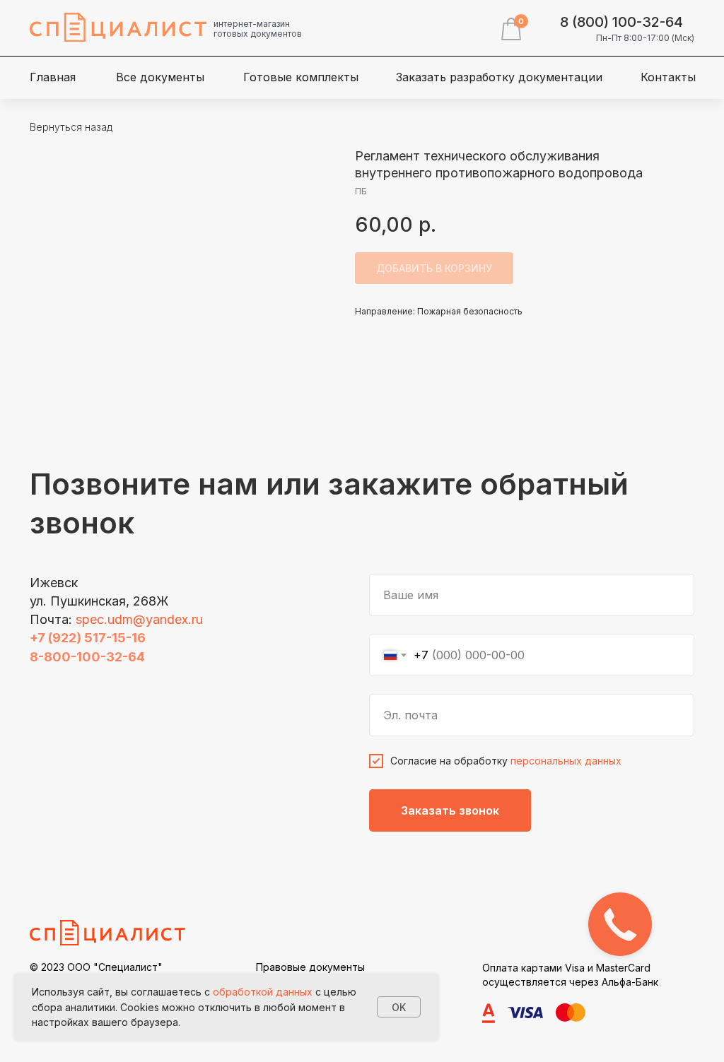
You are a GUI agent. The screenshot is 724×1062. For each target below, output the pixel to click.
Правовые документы (310, 967)
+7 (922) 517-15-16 (88, 637)
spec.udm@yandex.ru (139, 619)
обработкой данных (263, 992)
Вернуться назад (71, 127)
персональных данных (565, 761)
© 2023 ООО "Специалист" (96, 967)
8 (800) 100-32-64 (621, 21)
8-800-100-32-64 (87, 656)
